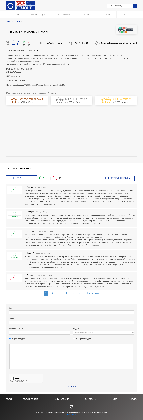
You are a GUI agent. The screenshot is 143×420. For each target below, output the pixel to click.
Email (11, 318)
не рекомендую (84, 339)
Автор (11, 308)
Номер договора (16, 329)
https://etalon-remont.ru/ (38, 51)
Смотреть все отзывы (119, 178)
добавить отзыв (24, 178)
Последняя (93, 293)
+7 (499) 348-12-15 (81, 43)
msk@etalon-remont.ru (54, 43)
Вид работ (77, 329)
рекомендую (19, 339)
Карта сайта (71, 415)
